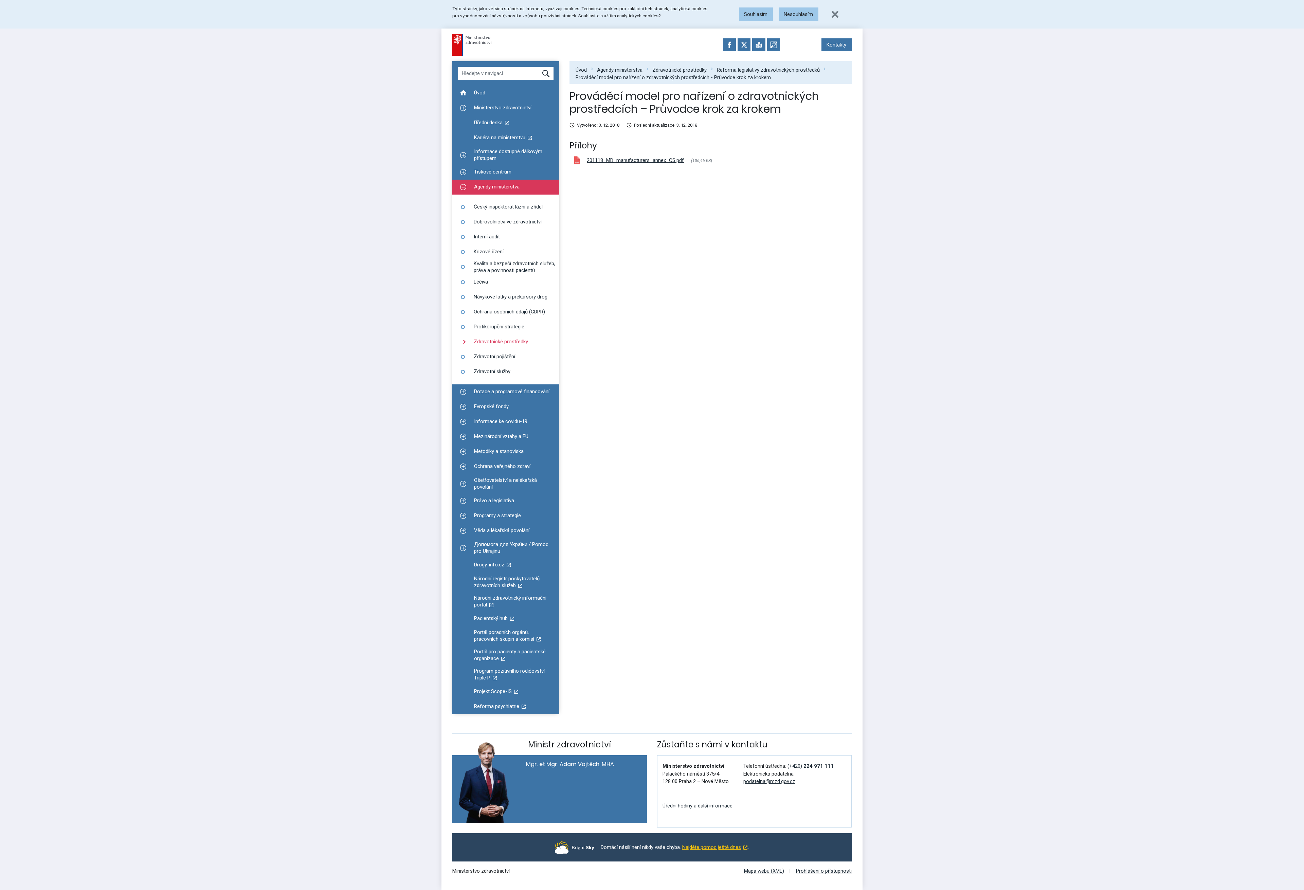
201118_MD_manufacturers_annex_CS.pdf (635, 160)
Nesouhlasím (798, 14)
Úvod (581, 70)
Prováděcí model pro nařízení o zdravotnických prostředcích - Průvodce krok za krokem (673, 77)
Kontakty (836, 45)
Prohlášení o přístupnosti (824, 871)
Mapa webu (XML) (764, 871)
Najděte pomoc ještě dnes (711, 847)
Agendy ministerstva (619, 70)
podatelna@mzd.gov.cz (769, 781)
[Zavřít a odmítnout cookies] (835, 14)
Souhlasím (755, 14)
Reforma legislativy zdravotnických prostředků (768, 70)
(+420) (810, 766)
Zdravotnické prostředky (679, 70)
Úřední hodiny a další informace (697, 806)
